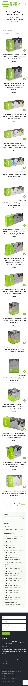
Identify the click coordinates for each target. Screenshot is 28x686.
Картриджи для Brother (11, 597)
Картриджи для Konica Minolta (13, 571)
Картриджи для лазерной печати (12, 550)
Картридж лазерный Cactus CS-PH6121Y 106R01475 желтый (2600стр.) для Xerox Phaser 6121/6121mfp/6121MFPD (14, 232)
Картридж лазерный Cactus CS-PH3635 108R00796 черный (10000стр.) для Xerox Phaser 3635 (14, 493)
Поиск (23, 517)
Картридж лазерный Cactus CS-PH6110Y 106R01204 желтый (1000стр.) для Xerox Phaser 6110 (14, 320)
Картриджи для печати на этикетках (13, 529)
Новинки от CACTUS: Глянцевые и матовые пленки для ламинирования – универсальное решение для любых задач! (13, 659)
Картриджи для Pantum (11, 568)
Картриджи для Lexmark (11, 587)
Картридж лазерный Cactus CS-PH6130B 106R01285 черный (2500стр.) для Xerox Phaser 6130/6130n (14, 203)
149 (18, 505)
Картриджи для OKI (10, 585)
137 (23, 503)
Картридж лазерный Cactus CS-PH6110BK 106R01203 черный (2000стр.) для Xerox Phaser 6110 (14, 407)
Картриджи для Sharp (10, 575)
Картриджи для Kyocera (11, 590)
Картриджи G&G (9, 557)
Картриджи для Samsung (11, 578)
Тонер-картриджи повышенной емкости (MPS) (13, 563)
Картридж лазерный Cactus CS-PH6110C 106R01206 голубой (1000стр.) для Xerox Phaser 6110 (14, 378)
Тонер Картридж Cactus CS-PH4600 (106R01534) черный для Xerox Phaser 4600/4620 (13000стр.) (14, 436)
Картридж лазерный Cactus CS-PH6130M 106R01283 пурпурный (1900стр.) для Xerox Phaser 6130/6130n (14, 145)
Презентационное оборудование (12, 536)
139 (11, 505)
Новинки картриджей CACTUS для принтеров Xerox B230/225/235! (13, 643)
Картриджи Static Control (11, 559)
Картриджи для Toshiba (11, 573)
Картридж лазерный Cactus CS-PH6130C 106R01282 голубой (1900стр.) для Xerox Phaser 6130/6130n (14, 174)
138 (7, 505)
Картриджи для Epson (11, 592)
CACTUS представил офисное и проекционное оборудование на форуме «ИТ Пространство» (14, 650)
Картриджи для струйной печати (12, 604)
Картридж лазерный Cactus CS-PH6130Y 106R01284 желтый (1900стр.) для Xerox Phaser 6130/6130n (14, 116)
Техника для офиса (9, 533)
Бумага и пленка (8, 547)
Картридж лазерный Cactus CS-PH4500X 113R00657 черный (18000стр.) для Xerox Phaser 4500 (14, 464)
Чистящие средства (9, 545)
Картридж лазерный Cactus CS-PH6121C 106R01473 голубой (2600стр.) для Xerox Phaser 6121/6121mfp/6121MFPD (14, 291)
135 (14, 503)
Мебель (6, 527)
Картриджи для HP (10, 599)
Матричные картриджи (10, 602)
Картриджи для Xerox (10, 552)
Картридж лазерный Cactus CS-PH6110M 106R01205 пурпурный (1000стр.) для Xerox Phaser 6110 (14, 349)
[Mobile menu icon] (25, 4)
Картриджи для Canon (11, 595)
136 (19, 503)
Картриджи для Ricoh (10, 580)
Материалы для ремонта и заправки (13, 541)
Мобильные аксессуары (10, 538)
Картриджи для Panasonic (12, 583)
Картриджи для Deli (10, 555)
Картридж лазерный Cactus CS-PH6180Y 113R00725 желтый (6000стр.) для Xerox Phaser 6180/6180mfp (14, 57)
